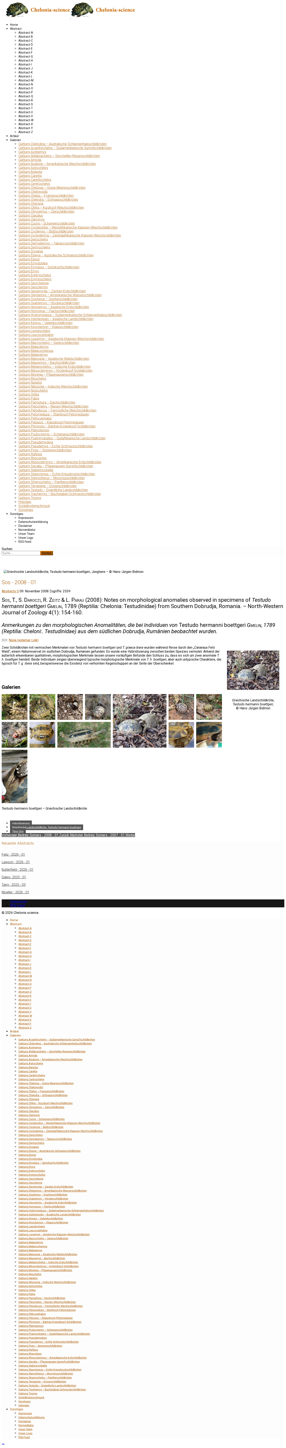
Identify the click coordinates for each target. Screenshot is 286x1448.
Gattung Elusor (29, 259)
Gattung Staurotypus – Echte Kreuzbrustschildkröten (56, 474)
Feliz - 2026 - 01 (13, 854)
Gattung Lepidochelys (34, 331)
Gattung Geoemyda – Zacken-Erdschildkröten (52, 291)
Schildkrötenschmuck (34, 506)
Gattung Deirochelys (33, 239)
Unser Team (26, 533)
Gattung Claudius (30, 215)
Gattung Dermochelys (34, 247)
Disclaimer (25, 525)
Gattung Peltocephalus (35, 418)
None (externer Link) (24, 640)
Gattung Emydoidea (33, 263)
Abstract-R (25, 100)
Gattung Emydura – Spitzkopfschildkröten (48, 267)
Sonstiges (25, 510)
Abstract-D (25, 44)
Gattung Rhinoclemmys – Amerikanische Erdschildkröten (59, 462)
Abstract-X (25, 124)
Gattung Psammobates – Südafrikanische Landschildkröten (62, 438)
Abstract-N (25, 84)
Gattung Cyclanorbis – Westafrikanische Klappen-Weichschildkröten (67, 227)
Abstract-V (25, 116)
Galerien (15, 140)
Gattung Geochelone (33, 283)
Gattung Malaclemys (33, 347)
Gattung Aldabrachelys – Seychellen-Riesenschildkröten (59, 156)
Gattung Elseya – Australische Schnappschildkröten (56, 255)
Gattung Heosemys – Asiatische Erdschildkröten (53, 307)
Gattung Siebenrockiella (35, 470)
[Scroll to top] (3, 1444)
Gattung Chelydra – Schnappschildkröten (48, 200)
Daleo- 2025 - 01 (14, 877)
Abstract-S (25, 104)
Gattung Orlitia (28, 394)
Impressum (25, 518)
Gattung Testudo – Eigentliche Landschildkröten (53, 490)
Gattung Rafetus (30, 454)
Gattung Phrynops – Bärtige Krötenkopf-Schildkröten (56, 426)
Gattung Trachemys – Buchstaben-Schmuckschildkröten (59, 494)
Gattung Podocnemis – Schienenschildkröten (51, 434)
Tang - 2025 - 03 (14, 885)
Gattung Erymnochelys (35, 279)
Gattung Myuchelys (32, 379)
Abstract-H (25, 60)
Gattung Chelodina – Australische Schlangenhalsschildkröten (62, 144)
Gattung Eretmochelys (34, 275)
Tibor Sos (18, 831)
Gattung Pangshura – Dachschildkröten (46, 402)
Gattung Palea (28, 398)
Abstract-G (25, 56)
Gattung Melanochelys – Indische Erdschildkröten (54, 367)
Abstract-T (25, 108)
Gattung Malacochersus (35, 351)
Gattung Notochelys (33, 390)
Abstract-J (25, 68)
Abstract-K (25, 72)
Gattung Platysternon (33, 430)
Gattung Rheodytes (32, 458)
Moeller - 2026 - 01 (15, 892)
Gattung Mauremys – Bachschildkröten (46, 363)
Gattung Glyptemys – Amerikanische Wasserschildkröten (60, 295)
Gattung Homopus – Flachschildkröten (46, 311)
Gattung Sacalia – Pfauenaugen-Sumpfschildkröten (55, 466)
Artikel (14, 136)
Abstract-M (25, 80)
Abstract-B (25, 36)
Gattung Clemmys (31, 219)
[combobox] (21, 553)
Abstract (16, 28)
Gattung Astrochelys (33, 168)
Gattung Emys (28, 271)
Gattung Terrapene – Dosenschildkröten (47, 486)
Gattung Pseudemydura (35, 442)
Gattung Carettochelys (34, 180)
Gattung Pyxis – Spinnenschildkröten (45, 450)
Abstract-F (25, 52)
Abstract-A (25, 32)
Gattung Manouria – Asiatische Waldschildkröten (53, 359)
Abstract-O (25, 88)
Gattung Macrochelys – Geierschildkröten (48, 343)
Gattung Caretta (30, 176)
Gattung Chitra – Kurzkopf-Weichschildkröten (51, 208)
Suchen (7, 549)
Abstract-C (25, 40)
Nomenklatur (27, 529)
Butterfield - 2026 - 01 (17, 870)
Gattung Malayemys (33, 355)
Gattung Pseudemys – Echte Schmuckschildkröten (55, 446)
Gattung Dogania (30, 251)
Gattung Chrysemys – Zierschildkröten (46, 211)
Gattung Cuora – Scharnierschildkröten (46, 223)
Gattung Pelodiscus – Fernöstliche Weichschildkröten (57, 410)
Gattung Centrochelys (34, 184)
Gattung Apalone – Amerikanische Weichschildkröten (57, 164)
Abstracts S (10, 591)
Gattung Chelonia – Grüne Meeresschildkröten (51, 188)
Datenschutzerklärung (33, 521)
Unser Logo (25, 537)
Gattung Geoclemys (33, 287)
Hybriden (24, 502)
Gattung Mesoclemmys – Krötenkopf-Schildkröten (55, 371)
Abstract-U (25, 112)
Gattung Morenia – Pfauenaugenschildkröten (51, 375)
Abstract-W (25, 120)
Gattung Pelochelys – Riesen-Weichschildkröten (53, 406)
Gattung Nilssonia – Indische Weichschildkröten (53, 386)
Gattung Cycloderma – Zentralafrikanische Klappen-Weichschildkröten (69, 235)
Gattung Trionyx (29, 498)
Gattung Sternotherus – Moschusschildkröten (51, 478)
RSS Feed (24, 541)
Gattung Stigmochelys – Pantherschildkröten (51, 482)
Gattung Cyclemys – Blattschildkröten (45, 231)
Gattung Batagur (30, 172)
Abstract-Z (25, 132)
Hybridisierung (21, 823)
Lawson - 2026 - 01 (16, 862)
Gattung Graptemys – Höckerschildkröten (48, 303)
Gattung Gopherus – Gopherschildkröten (47, 299)
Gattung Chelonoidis (33, 192)
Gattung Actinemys (32, 152)
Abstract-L (25, 76)
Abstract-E (25, 48)
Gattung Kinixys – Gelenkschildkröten (45, 323)
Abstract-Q (25, 96)
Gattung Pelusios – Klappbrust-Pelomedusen (51, 422)
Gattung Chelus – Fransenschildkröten (46, 196)
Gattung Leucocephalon (36, 335)
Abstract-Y (25, 128)
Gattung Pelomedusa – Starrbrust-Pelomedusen (53, 414)
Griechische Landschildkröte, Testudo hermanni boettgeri (46, 827)
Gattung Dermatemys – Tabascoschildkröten (51, 243)
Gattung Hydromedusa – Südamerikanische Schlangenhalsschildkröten (70, 315)
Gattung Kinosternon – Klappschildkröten (48, 327)
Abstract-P (25, 92)
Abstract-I (25, 64)
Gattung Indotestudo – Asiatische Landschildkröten (55, 319)
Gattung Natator (30, 383)
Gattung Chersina (30, 204)
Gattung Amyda (29, 160)
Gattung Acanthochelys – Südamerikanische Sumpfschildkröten (65, 148)
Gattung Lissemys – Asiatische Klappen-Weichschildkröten (61, 339)
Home (14, 24)
